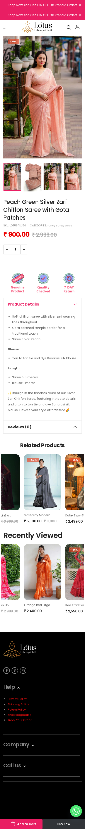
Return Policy (17, 709)
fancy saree (55, 225)
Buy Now (63, 824)
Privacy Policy (17, 699)
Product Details (23, 304)
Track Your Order (20, 720)
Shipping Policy (18, 704)
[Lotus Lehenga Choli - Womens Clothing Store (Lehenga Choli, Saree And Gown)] (37, 27)
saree (68, 225)
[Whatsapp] (76, 811)
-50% (33, 460)
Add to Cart (26, 824)
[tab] (42, 304)
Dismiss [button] (80, 5)
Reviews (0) (20, 427)
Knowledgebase (19, 715)
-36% (74, 549)
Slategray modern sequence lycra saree (54, 515)
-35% (74, 460)
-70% (13, 41)
